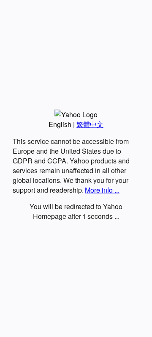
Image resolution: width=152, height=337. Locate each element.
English (60, 124)
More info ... (102, 190)
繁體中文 (89, 124)
